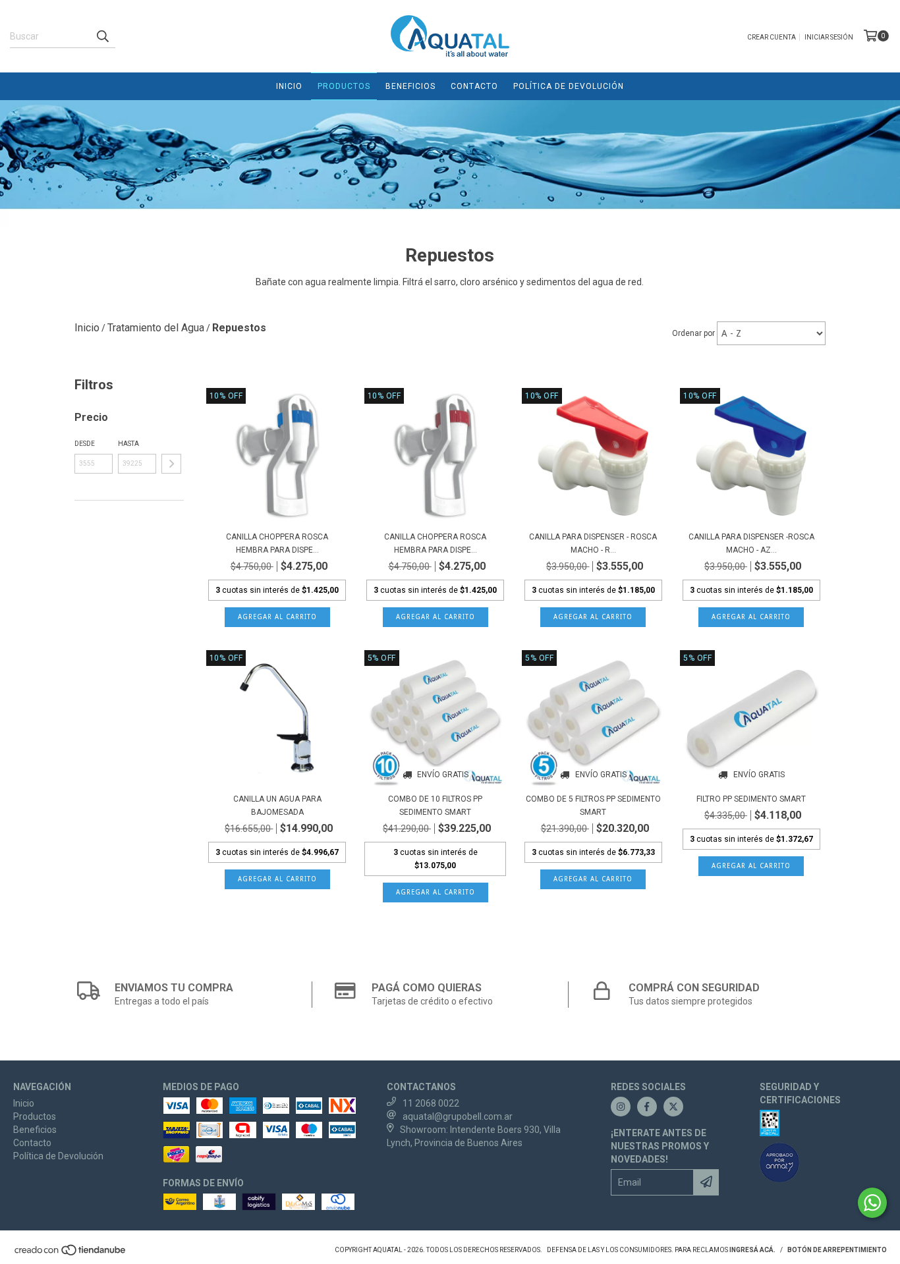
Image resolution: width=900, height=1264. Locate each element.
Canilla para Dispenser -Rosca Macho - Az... (751, 543)
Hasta (128, 443)
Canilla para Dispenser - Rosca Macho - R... (593, 543)
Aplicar (171, 464)
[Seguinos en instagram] (621, 1106)
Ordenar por (693, 333)
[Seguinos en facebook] (647, 1106)
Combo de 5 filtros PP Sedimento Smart (593, 805)
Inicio (289, 86)
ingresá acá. (752, 1249)
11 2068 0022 (431, 1103)
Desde (84, 443)
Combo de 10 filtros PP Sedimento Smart (435, 805)
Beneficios (410, 86)
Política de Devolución (568, 86)
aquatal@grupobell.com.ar (458, 1116)
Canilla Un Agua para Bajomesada (277, 805)
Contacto (474, 86)
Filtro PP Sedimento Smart (751, 799)
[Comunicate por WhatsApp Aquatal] (872, 1203)
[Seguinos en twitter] (673, 1106)
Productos (344, 86)
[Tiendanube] (70, 1253)
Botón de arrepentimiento (837, 1249)
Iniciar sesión (828, 37)
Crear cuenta (771, 37)
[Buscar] (102, 36)
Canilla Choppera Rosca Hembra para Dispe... (277, 543)
